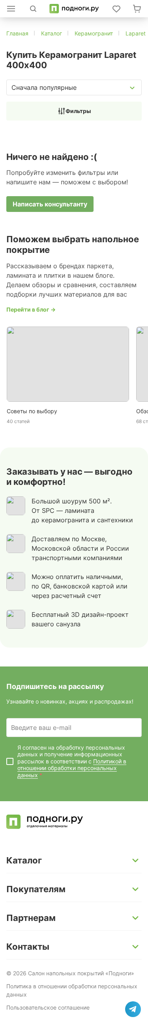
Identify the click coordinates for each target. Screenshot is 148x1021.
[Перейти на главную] (74, 8)
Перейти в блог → (31, 309)
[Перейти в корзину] (137, 8)
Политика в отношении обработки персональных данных (71, 990)
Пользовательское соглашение (48, 1007)
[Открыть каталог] (11, 8)
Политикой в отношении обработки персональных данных (71, 768)
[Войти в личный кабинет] (116, 8)
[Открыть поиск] (33, 8)
